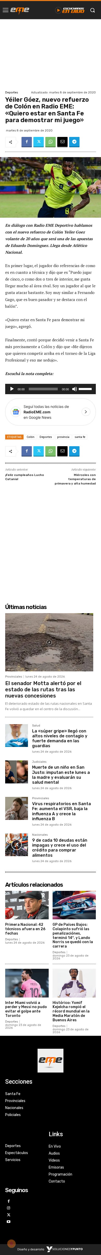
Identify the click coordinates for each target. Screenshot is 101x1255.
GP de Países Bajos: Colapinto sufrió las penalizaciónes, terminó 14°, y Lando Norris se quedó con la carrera (73, 935)
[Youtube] (8, 1222)
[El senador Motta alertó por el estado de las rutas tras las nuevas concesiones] (49, 642)
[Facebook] (26, 142)
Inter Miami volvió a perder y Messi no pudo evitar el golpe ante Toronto (26, 1009)
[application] (50, 389)
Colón (30, 437)
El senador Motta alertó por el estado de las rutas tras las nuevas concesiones (43, 689)
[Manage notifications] (11, 1243)
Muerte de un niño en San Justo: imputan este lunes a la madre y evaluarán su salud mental (61, 775)
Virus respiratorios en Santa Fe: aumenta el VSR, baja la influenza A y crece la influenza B (61, 811)
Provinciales (13, 676)
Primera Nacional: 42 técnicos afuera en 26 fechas (25, 929)
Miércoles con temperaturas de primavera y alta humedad (75, 479)
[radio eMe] (20, 10)
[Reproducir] (12, 389)
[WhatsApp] (50, 142)
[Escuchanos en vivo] (70, 10)
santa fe (80, 437)
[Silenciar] (74, 389)
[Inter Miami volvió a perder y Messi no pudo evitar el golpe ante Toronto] (27, 983)
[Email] (62, 142)
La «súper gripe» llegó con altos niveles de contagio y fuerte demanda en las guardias (59, 738)
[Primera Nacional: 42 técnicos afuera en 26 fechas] (27, 905)
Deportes (11, 92)
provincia (63, 437)
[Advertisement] (50, 54)
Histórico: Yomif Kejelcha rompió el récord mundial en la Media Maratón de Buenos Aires (71, 1011)
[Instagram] (8, 1208)
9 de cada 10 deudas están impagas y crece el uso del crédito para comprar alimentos (59, 848)
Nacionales (40, 834)
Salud (36, 725)
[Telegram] (74, 142)
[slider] (86, 388)
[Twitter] (38, 142)
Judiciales (39, 762)
